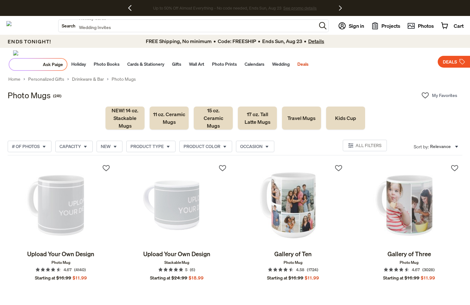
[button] (322, 25)
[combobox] (187, 26)
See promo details (285, 8)
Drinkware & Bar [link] (88, 79)
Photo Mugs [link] (124, 79)
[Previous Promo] (132, 8)
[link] (125, 118)
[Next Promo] (340, 8)
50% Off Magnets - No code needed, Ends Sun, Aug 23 (217, 8)
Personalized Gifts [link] (46, 79)
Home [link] (14, 79)
